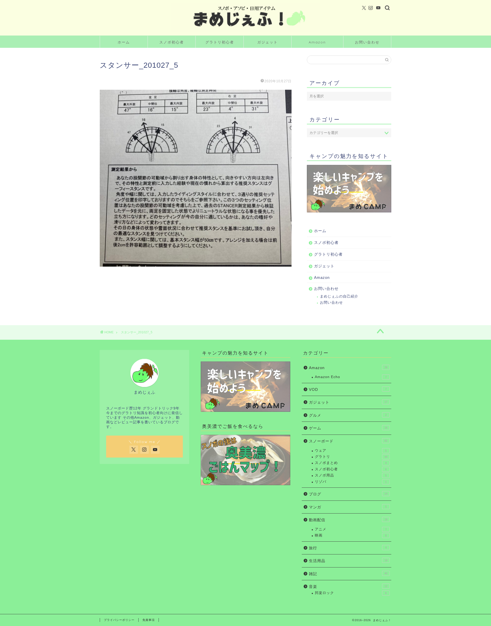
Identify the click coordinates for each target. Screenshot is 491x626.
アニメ (351, 529)
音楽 (348, 586)
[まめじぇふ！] (245, 31)
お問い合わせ (367, 42)
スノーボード (348, 441)
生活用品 (348, 561)
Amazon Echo (351, 377)
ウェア (351, 450)
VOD (348, 389)
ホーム (124, 42)
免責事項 (148, 619)
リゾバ (351, 482)
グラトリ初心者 (219, 42)
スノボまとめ (351, 463)
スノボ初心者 (171, 42)
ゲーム (348, 428)
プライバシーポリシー (119, 619)
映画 (351, 535)
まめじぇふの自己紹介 (339, 296)
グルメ (348, 415)
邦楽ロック (351, 593)
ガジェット (267, 42)
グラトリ (351, 457)
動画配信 (348, 520)
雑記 (348, 574)
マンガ (348, 507)
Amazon (317, 42)
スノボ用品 (351, 475)
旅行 (348, 548)
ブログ (348, 494)
